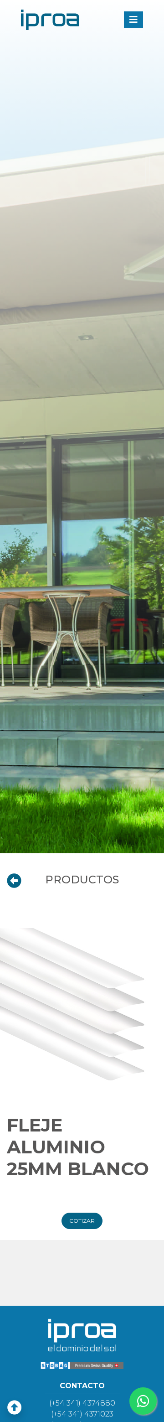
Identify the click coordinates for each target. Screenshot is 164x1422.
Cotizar (82, 1220)
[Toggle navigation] (133, 19)
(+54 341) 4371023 (82, 1414)
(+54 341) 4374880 (82, 1403)
